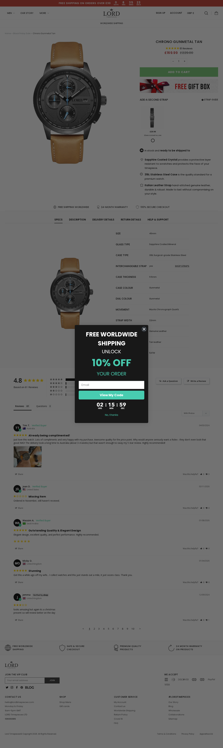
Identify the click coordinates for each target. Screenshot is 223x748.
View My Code (111, 395)
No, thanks (111, 415)
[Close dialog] (144, 329)
